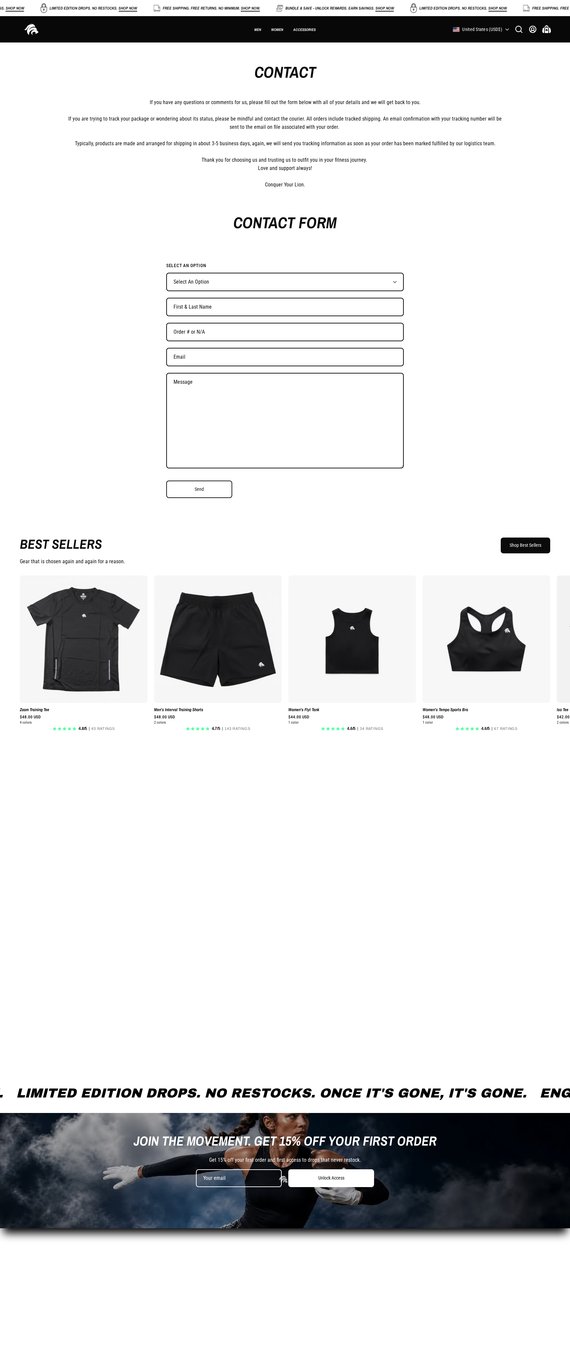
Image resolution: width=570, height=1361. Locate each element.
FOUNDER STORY (265, 1264)
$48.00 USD (30, 717)
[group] (285, 655)
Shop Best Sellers (525, 545)
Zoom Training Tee (34, 710)
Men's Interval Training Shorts (178, 710)
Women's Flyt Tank (303, 710)
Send (199, 489)
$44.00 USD (298, 717)
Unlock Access (331, 1178)
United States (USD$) (482, 29)
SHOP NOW (101, 8)
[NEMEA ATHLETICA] (31, 29)
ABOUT (254, 1231)
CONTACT (257, 1242)
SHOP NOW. (223, 8)
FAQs (252, 1253)
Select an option (186, 265)
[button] (519, 29)
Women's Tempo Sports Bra (445, 710)
